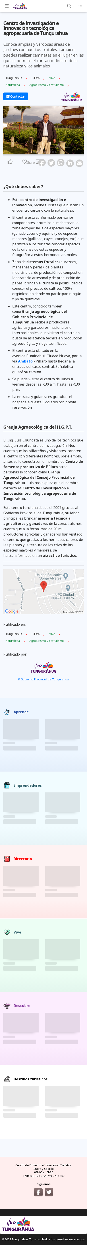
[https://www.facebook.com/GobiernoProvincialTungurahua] (38, 1192)
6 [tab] (45, 152)
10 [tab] (55, 152)
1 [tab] (31, 152)
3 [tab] (37, 152)
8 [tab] (50, 152)
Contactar (17, 96)
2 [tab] (34, 152)
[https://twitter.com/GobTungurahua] (49, 1192)
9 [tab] (53, 152)
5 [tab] (42, 152)
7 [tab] (47, 152)
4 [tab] (39, 152)
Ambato (25, 361)
